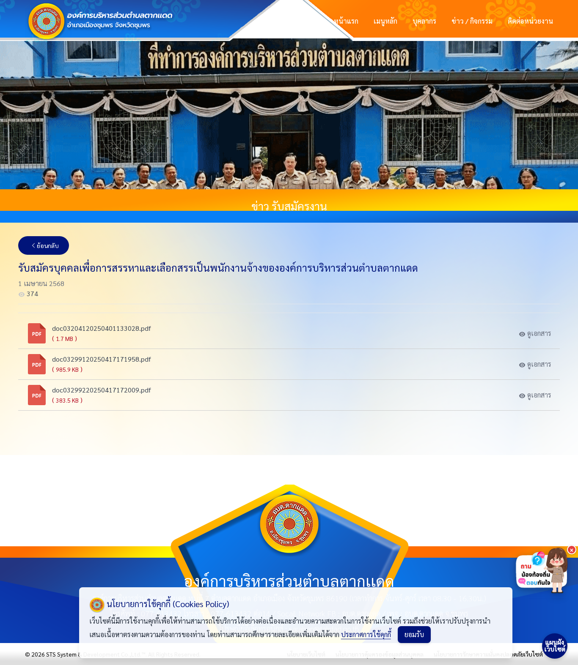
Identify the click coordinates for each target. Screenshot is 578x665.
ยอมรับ (414, 634)
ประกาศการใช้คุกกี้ (366, 634)
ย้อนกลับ (48, 245)
